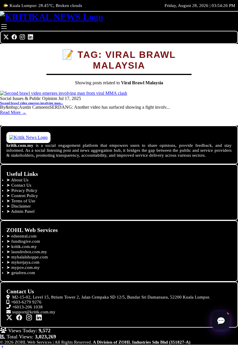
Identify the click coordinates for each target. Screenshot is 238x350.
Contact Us (21, 185)
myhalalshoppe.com (29, 257)
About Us (19, 180)
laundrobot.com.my (29, 251)
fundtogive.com (25, 241)
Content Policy (24, 195)
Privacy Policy (24, 190)
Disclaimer (21, 206)
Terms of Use (23, 201)
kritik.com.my (24, 246)
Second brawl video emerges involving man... (31, 103)
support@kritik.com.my (33, 312)
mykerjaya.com (25, 262)
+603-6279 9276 (26, 302)
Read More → (13, 112)
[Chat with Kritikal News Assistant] (221, 321)
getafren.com (23, 272)
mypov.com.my (25, 267)
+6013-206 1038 (27, 307)
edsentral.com (24, 236)
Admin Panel (23, 211)
